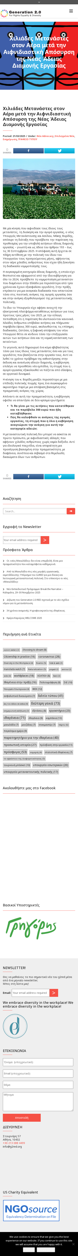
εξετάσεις (39, 710)
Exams (41, 663)
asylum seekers (11, 650)
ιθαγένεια (14, 718)
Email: (7, 993)
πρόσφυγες (15, 752)
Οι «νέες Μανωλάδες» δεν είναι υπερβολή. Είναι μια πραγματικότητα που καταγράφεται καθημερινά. (33, 562)
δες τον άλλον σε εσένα (16, 704)
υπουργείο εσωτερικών (50, 765)
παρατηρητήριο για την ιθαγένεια (31, 738)
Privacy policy (46, 1249)
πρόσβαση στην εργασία (56, 745)
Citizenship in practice (19, 656)
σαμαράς (36, 752)
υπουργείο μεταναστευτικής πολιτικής (31, 772)
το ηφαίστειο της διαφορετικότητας (24, 758)
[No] (73, 1244)
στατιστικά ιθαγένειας (58, 752)
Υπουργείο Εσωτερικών (16, 689)
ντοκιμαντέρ (47, 724)
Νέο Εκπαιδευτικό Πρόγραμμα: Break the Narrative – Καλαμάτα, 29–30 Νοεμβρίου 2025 (33, 590)
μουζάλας (28, 724)
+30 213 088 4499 (14, 1143)
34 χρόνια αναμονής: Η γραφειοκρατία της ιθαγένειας (36, 610)
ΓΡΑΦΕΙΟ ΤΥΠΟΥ (27, 139)
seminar (66, 669)
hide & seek (55, 663)
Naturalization (37, 669)
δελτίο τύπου (50, 696)
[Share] (28, 150)
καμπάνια (54, 718)
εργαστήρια (59, 710)
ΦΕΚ (37, 689)
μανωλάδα (11, 724)
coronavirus (49, 656)
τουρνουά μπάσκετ (17, 765)
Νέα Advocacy (45, 136)
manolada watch (14, 669)
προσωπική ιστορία (20, 745)
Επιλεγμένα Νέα (64, 136)
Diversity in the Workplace (18, 663)
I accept (28, 1249)
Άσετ (56, 676)
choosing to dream (34, 649)
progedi (53, 669)
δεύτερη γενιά (45, 703)
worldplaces (24, 675)
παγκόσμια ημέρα (15, 731)
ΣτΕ (68, 682)
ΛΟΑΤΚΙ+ (43, 675)
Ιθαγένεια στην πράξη (20, 682)
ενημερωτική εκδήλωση (16, 711)
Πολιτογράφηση (50, 682)
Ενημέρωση (10, 139)
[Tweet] (59, 150)
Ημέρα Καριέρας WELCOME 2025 (24, 618)
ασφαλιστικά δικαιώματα (19, 695)
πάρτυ (63, 724)
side (7, 676)
